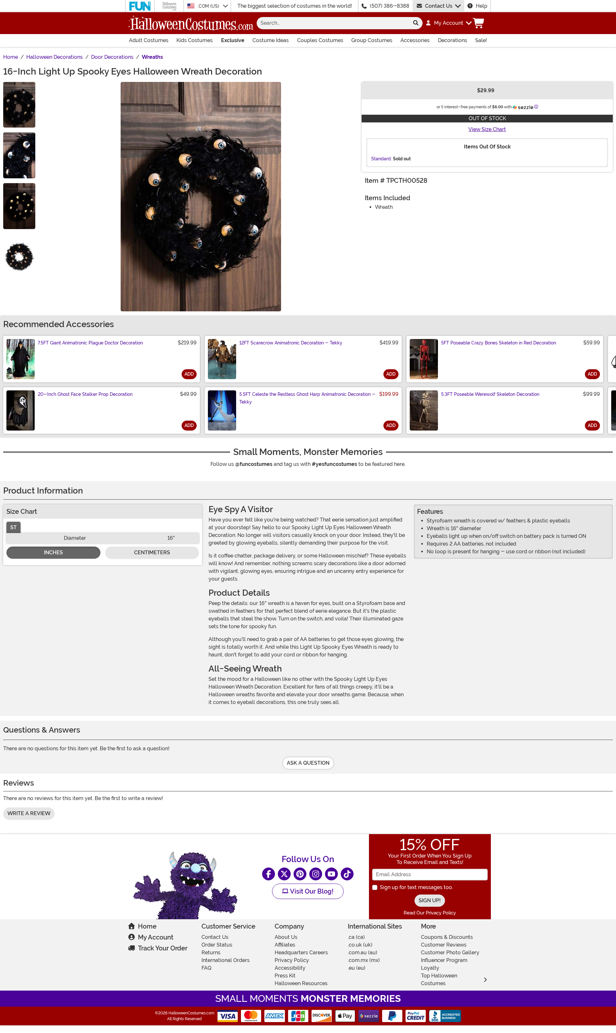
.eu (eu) (356, 968)
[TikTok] (347, 874)
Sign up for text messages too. (416, 887)
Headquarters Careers (301, 952)
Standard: (381, 158)
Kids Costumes (194, 40)
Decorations (452, 40)
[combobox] (333, 23)
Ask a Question (308, 763)
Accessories (415, 40)
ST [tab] (13, 527)
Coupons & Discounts (447, 937)
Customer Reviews (443, 945)
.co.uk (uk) (360, 945)
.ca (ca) (356, 937)
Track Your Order (162, 948)
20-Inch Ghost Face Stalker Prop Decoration (85, 394)
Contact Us (438, 6)
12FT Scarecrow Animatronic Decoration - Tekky (290, 342)
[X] (284, 874)
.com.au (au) (362, 952)
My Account (155, 937)
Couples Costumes (320, 40)
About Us (286, 937)
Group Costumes (371, 40)
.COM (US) (209, 6)
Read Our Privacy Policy (430, 913)
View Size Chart (487, 129)
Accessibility (290, 968)
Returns (210, 952)
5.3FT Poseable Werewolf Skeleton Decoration (490, 394)
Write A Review (28, 813)
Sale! (481, 40)
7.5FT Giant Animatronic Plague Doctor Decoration (90, 342)
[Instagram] (315, 874)
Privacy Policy (292, 960)
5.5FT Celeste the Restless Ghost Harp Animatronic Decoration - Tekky (307, 398)
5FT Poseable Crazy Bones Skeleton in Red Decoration (498, 342)
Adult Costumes (148, 40)
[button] (448, 23)
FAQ (206, 968)
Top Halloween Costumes (439, 979)
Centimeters (152, 552)
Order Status (216, 945)
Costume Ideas (270, 40)
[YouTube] (331, 874)
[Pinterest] (300, 874)
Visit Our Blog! (311, 891)
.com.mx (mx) (364, 960)
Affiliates (285, 945)
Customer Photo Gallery (450, 952)
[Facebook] (268, 874)
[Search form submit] (416, 23)
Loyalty (430, 968)
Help (481, 6)
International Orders (225, 960)
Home (147, 926)
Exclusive (232, 40)
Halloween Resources (301, 983)
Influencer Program (444, 960)
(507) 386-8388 (389, 6)
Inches (53, 552)
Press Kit (285, 976)
